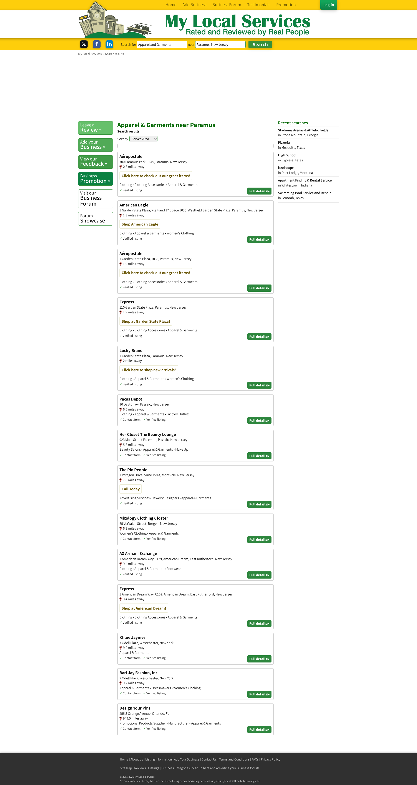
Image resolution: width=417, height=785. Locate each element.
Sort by (122, 138)
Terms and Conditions (234, 759)
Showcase (92, 218)
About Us (137, 759)
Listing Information (158, 759)
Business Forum (91, 198)
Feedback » (94, 161)
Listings (153, 768)
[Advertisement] (208, 88)
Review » (91, 127)
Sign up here (200, 768)
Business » (92, 144)
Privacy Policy (270, 759)
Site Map (126, 768)
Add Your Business (186, 759)
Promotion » (95, 178)
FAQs (255, 759)
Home (124, 759)
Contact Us (209, 759)
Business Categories (175, 768)
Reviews (140, 768)
